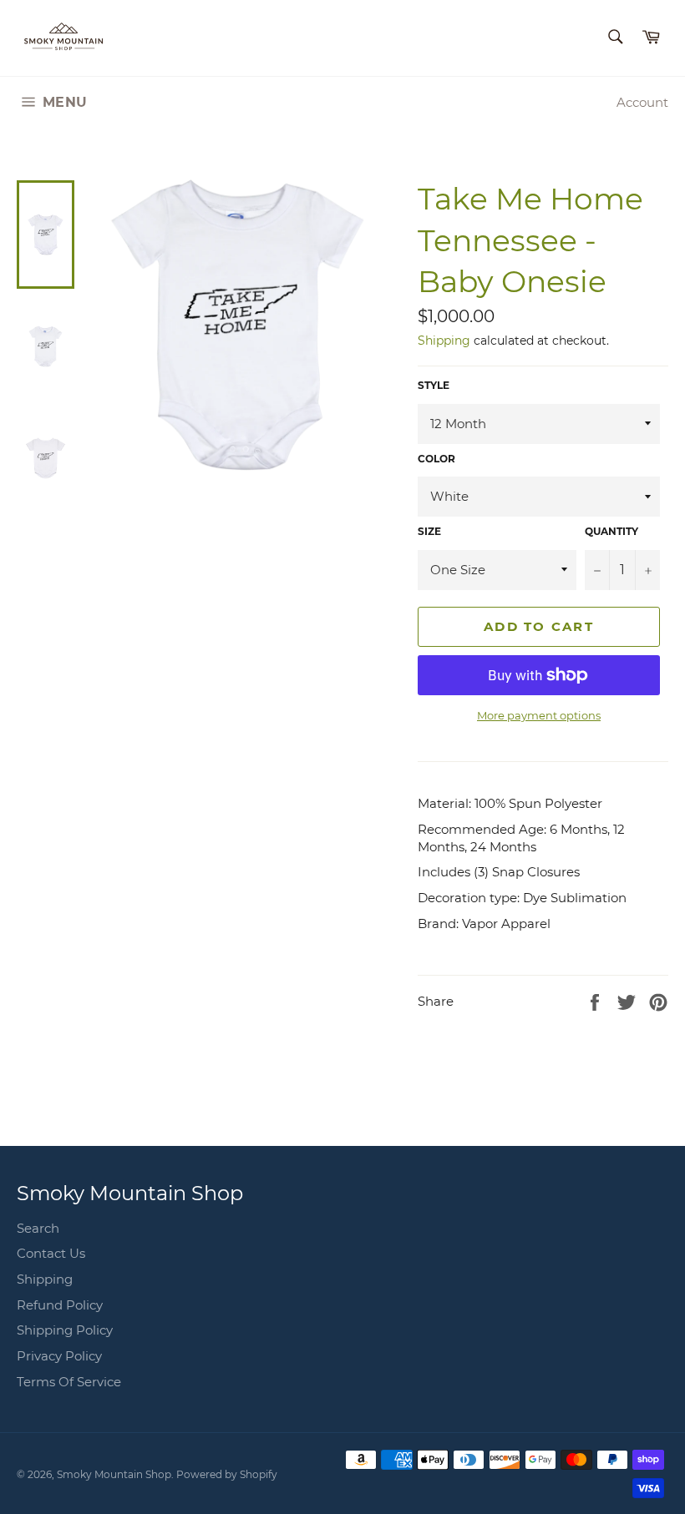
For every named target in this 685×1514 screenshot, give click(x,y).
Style (433, 385)
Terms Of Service (69, 1382)
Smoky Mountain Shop (114, 1474)
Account (642, 102)
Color (436, 458)
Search (38, 1228)
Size (429, 531)
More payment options (539, 715)
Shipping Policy (65, 1330)
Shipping (444, 340)
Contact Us (51, 1253)
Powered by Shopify (226, 1474)
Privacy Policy (59, 1356)
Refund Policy (60, 1305)
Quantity (611, 531)
